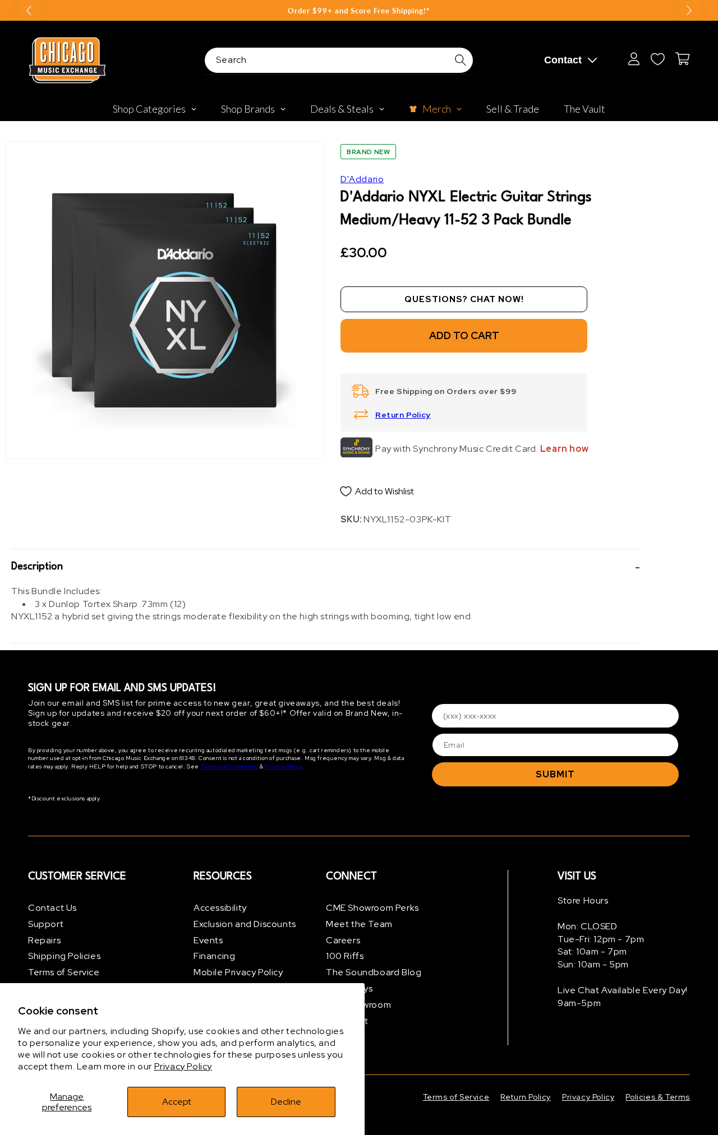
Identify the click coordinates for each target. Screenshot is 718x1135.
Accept (176, 1102)
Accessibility (220, 908)
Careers (343, 940)
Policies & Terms (657, 1097)
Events (208, 940)
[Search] (460, 60)
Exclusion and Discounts (245, 924)
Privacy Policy (183, 1066)
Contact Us (52, 908)
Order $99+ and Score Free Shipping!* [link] (359, 10)
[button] (326, 567)
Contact (563, 60)
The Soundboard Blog (373, 972)
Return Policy (403, 415)
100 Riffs (344, 956)
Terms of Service (64, 972)
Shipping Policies (64, 956)
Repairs (44, 940)
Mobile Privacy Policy (238, 972)
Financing (214, 956)
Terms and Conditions (230, 766)
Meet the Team (359, 924)
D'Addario (362, 179)
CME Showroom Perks (372, 908)
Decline (286, 1102)
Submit (555, 774)
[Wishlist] (657, 59)
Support (45, 924)
